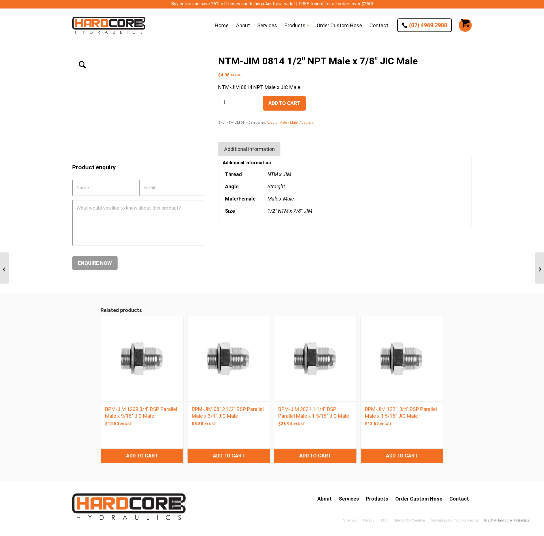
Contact (459, 499)
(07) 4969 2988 (427, 25)
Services (349, 499)
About (324, 499)
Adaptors (306, 122)
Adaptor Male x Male (282, 122)
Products (377, 499)
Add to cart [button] (142, 456)
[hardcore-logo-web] (108, 25)
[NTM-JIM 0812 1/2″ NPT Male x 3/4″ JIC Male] (4, 268)
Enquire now (95, 263)
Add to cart (284, 103)
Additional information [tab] (249, 149)
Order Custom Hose (418, 499)
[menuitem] (221, 25)
